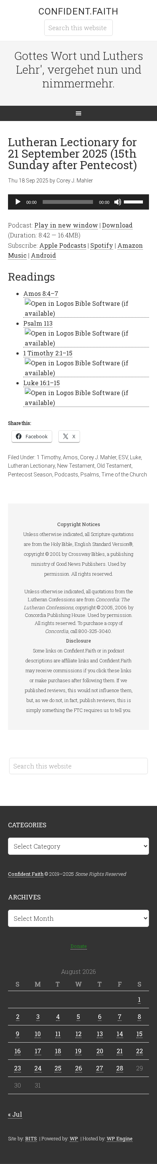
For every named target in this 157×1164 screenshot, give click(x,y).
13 (100, 1034)
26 (78, 1068)
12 (78, 1034)
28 (119, 1068)
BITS (31, 1138)
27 (99, 1068)
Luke (135, 457)
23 (17, 1068)
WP (74, 1138)
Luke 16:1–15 (41, 383)
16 (17, 1051)
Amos (70, 457)
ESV (123, 457)
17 (38, 1051)
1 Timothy (49, 457)
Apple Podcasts (62, 245)
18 (58, 1051)
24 (38, 1068)
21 (120, 1051)
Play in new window (66, 225)
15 (139, 1034)
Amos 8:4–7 (40, 293)
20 (99, 1051)
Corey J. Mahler (98, 457)
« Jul (15, 1114)
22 (139, 1051)
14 (120, 1034)
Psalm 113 (38, 323)
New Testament (76, 466)
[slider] (134, 201)
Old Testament (114, 466)
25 (57, 1068)
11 (58, 1034)
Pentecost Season (30, 474)
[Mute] (118, 202)
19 (78, 1051)
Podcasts (66, 474)
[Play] (18, 202)
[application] (78, 202)
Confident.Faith (78, 11)
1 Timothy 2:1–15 (47, 353)
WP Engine (120, 1138)
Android (43, 255)
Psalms (89, 474)
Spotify (101, 245)
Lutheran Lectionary (31, 466)
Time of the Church (124, 474)
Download (117, 225)
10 (38, 1034)
